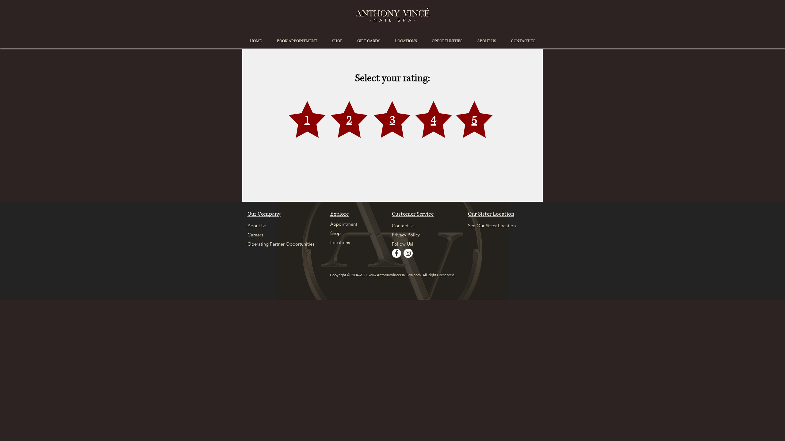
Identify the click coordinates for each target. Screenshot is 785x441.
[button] (406, 41)
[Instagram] (408, 253)
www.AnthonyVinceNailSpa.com (395, 275)
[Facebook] (396, 253)
